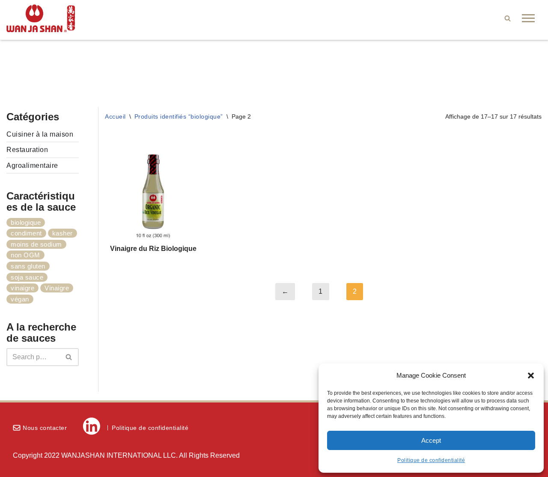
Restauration (27, 149)
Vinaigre (57, 288)
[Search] (507, 18)
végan (20, 299)
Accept (431, 440)
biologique (26, 222)
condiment (26, 233)
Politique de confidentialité (431, 460)
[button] (531, 375)
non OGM (25, 255)
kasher (62, 233)
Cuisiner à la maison (39, 134)
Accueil (115, 116)
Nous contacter (45, 427)
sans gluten (28, 266)
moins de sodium (36, 244)
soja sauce (27, 277)
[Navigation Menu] (528, 18)
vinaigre (22, 288)
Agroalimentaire (32, 165)
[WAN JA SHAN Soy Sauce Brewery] (40, 18)
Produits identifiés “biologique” (178, 116)
